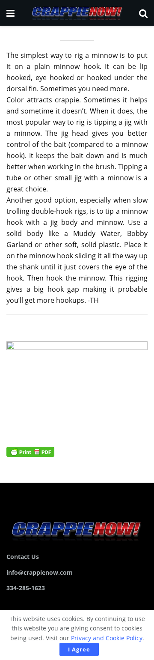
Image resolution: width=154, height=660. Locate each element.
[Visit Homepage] (76, 12)
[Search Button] (143, 13)
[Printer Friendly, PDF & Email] (30, 451)
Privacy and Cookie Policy (106, 638)
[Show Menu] (10, 13)
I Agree (79, 649)
